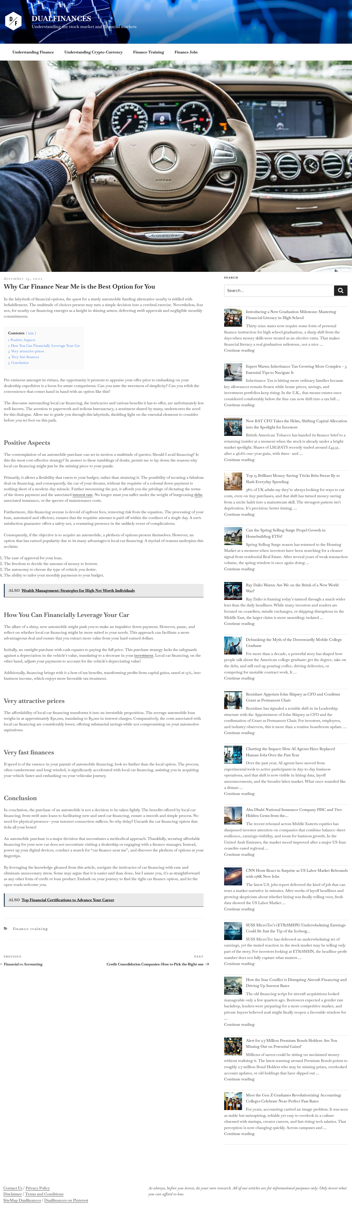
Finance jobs (186, 52)
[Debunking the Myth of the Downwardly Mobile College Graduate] (233, 646)
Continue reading (239, 350)
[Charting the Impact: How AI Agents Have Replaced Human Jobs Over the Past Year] (233, 756)
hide (31, 333)
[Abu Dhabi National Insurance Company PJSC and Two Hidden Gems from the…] (233, 816)
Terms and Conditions (44, 1194)
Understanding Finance (33, 52)
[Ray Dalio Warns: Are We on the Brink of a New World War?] (233, 592)
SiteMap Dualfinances (22, 1200)
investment (143, 655)
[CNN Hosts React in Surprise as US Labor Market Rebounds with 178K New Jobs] (233, 877)
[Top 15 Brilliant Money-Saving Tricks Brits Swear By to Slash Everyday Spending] (233, 482)
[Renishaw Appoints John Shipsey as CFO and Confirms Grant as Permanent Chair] (233, 701)
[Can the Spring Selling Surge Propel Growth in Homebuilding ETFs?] (233, 537)
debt (198, 494)
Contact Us (12, 1188)
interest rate (83, 494)
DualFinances (61, 18)
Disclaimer (12, 1194)
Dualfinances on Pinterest (66, 1200)
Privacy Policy (38, 1188)
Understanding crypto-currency (93, 52)
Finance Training (148, 52)
